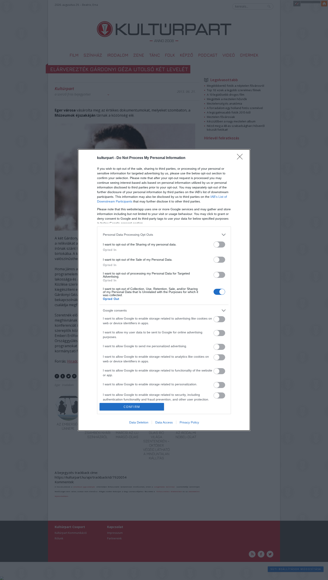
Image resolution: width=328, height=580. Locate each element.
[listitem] (164, 234)
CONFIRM (132, 407)
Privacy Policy (189, 422)
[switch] (219, 244)
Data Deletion (138, 422)
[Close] (241, 158)
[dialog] (164, 290)
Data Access (164, 422)
